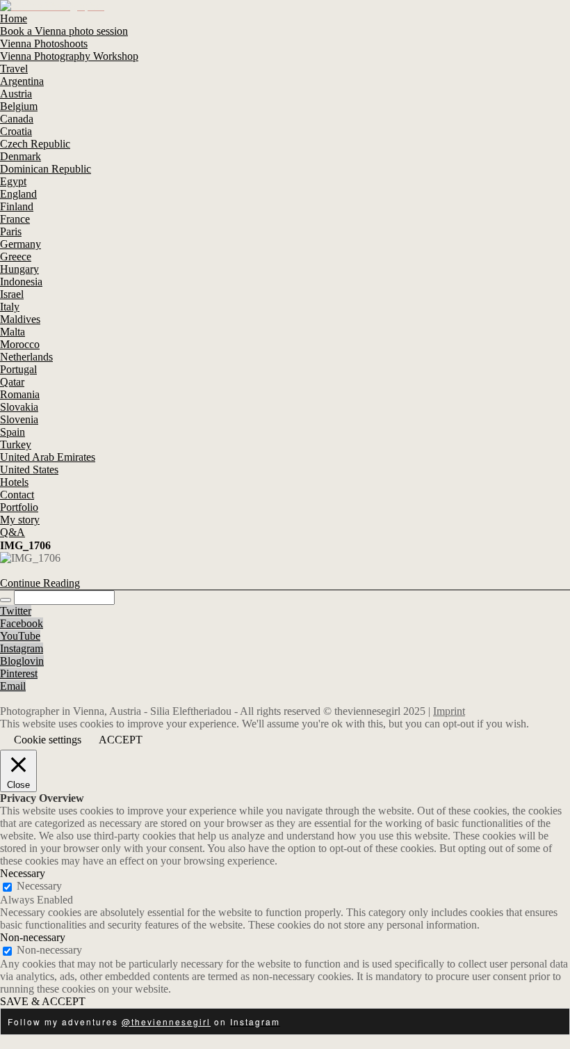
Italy (9, 307)
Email (13, 686)
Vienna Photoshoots (44, 43)
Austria (16, 94)
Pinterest (19, 673)
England (18, 194)
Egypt (13, 181)
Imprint (449, 711)
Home (13, 18)
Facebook (21, 623)
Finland (16, 206)
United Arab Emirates (47, 457)
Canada (16, 119)
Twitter (15, 611)
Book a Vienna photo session (64, 31)
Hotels (14, 482)
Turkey (15, 444)
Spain (12, 432)
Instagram (21, 648)
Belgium (19, 106)
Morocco (20, 344)
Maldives (20, 319)
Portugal (18, 369)
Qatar (12, 382)
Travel (14, 68)
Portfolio (19, 507)
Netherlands (26, 357)
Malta (12, 332)
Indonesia (21, 281)
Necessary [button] (22, 873)
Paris (11, 231)
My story (20, 520)
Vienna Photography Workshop (69, 56)
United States (29, 469)
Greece (15, 256)
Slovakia (19, 407)
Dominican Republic (45, 169)
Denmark (20, 156)
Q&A (12, 532)
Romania (20, 394)
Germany (20, 244)
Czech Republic (35, 144)
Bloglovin (22, 661)
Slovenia (19, 419)
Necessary (39, 886)
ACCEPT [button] (120, 740)
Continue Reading (40, 583)
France (15, 219)
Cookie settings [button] (47, 740)
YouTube (20, 636)
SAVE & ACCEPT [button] (43, 1001)
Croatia (16, 131)
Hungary (19, 269)
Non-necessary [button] (32, 937)
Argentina (22, 81)
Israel (12, 294)
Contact (17, 494)
